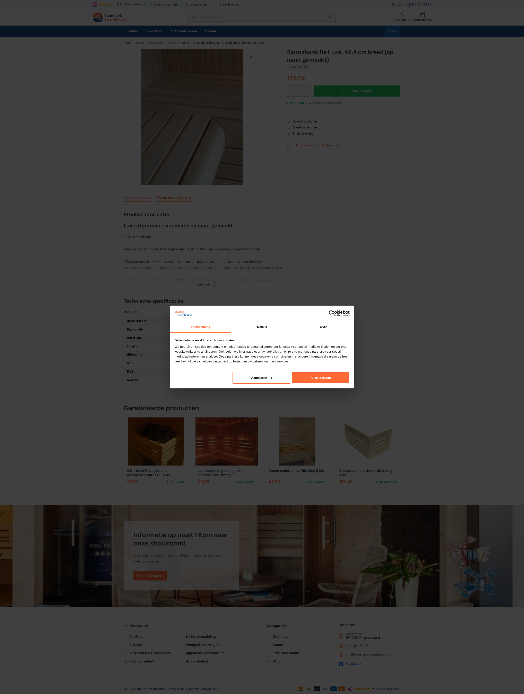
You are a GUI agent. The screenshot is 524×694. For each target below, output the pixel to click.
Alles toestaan (321, 377)
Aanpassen (259, 377)
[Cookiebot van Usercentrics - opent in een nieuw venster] (332, 313)
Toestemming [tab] (200, 326)
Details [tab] (262, 326)
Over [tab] (323, 326)
